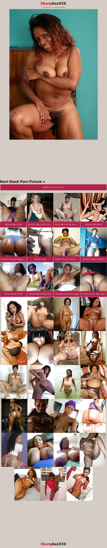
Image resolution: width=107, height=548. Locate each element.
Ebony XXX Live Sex (53, 187)
